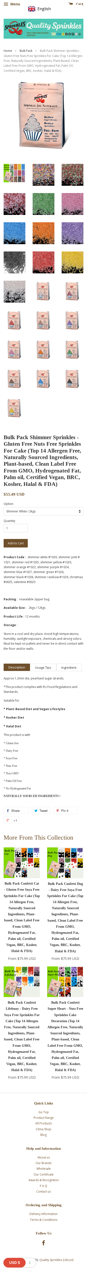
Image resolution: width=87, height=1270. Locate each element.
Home (8, 51)
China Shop (43, 1129)
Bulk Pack (26, 51)
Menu (14, 4)
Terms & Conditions (43, 1220)
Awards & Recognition (44, 1180)
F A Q (43, 1186)
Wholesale (43, 1169)
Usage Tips (43, 667)
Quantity (9, 521)
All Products (43, 1123)
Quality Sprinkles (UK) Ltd (56, 1260)
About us (43, 1157)
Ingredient (68, 667)
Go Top (43, 1112)
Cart (79, 4)
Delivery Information (43, 1214)
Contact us (43, 1191)
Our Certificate (44, 1174)
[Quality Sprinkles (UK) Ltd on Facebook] (43, 1244)
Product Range (44, 1118)
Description (16, 667)
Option (8, 504)
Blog (43, 1135)
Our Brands (43, 1163)
